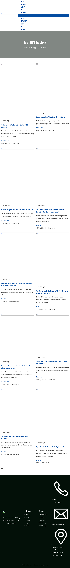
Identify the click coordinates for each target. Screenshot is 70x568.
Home (22, 18)
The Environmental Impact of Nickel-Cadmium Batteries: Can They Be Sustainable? (50, 211)
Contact (23, 13)
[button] (43, 15)
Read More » (5, 140)
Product (24, 4)
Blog (22, 10)
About (23, 7)
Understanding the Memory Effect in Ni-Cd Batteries (17, 210)
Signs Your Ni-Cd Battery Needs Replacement (50, 447)
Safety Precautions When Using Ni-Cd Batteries (50, 117)
